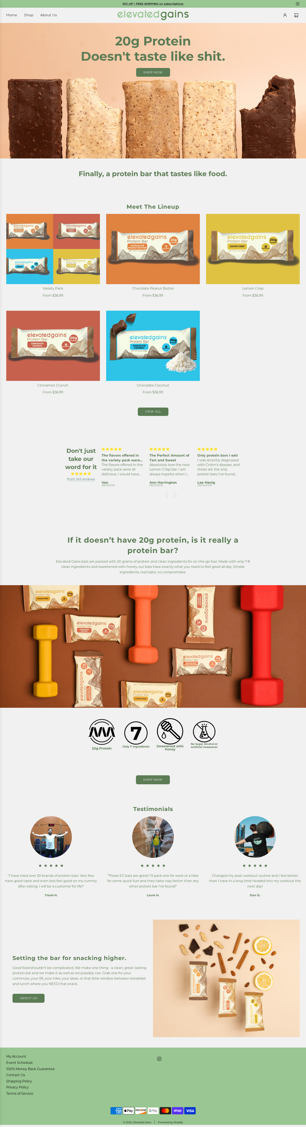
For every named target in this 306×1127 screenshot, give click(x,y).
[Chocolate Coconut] (153, 346)
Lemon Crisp (253, 288)
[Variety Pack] (53, 249)
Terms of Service (19, 1094)
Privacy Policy (17, 1087)
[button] (168, 495)
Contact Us (15, 1075)
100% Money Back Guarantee (30, 1069)
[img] (81, 474)
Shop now (153, 72)
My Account (16, 1056)
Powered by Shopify (170, 1122)
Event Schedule (19, 1063)
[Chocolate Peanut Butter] (153, 249)
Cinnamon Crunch (52, 385)
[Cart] (297, 15)
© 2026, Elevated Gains (137, 1122)
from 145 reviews (81, 479)
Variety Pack (53, 288)
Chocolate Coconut (153, 385)
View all (153, 411)
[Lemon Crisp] (253, 249)
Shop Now (153, 780)
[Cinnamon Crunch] (53, 346)
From (53, 295)
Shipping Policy (19, 1081)
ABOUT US (28, 998)
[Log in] (285, 15)
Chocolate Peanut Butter (153, 288)
